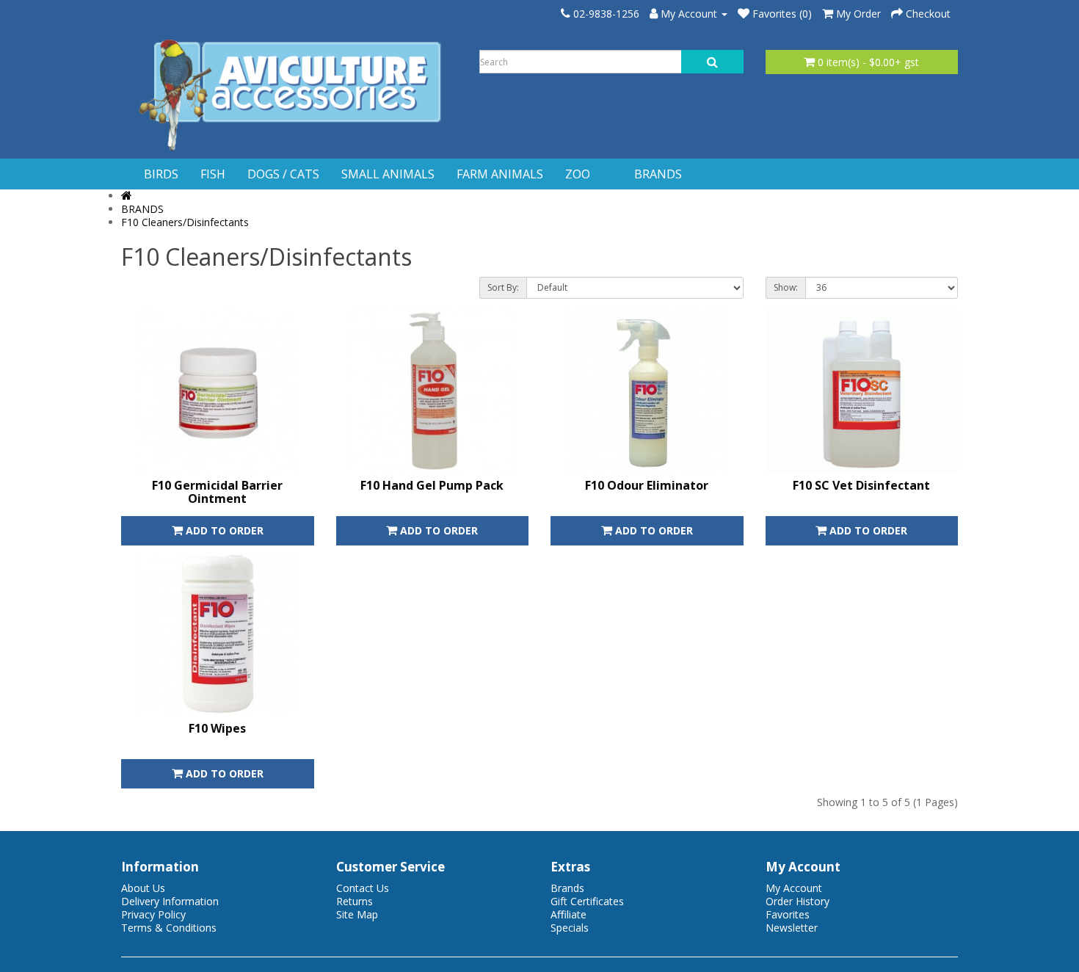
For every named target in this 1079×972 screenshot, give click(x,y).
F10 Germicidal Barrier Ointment (217, 492)
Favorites (788, 914)
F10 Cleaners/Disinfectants (185, 222)
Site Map (357, 914)
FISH (212, 174)
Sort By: (503, 287)
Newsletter (792, 928)
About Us (143, 888)
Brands (567, 888)
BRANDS (658, 174)
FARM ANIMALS (500, 174)
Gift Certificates (587, 901)
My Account (794, 888)
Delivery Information (170, 901)
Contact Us (362, 888)
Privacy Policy (153, 914)
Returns (354, 901)
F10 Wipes (217, 728)
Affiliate (568, 914)
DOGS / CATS (283, 174)
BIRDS (161, 174)
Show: (786, 287)
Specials (570, 928)
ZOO (577, 174)
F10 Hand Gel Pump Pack (432, 485)
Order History (797, 901)
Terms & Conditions (169, 928)
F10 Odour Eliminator (646, 485)
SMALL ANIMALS (388, 174)
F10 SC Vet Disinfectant (861, 485)
